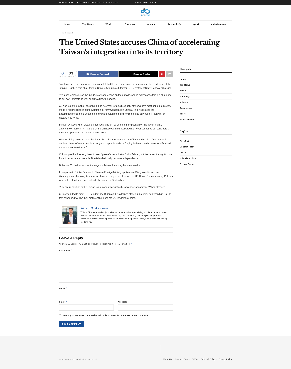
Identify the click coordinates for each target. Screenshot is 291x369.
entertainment (219, 24)
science (151, 24)
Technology (174, 24)
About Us (63, 2)
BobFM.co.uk (72, 359)
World (108, 24)
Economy (129, 24)
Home (67, 24)
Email (63, 301)
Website (122, 302)
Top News (88, 24)
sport (196, 24)
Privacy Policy (112, 2)
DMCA (86, 2)
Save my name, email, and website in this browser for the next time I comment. (105, 315)
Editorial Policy (97, 2)
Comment (65, 250)
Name (63, 288)
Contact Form (75, 2)
